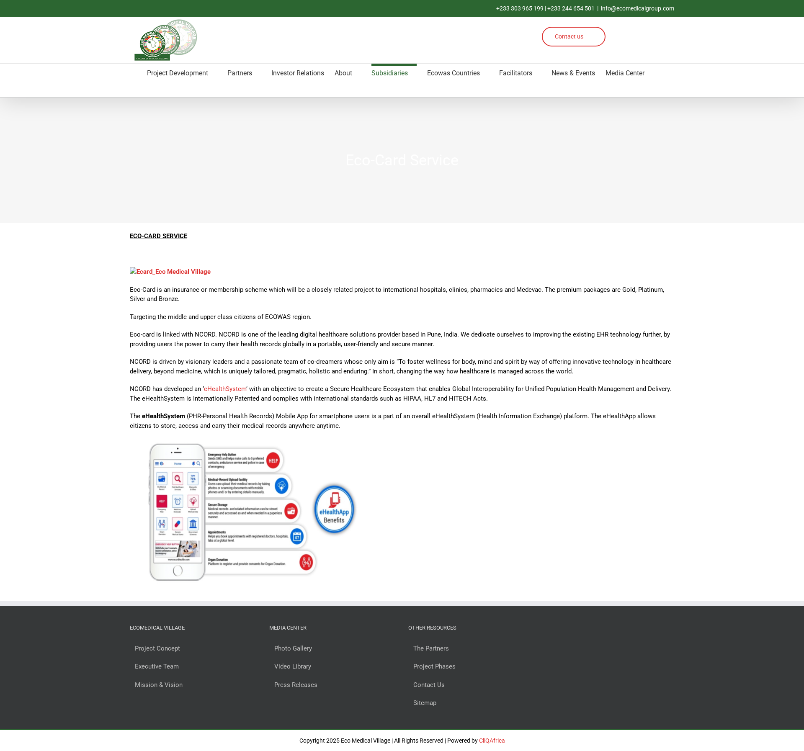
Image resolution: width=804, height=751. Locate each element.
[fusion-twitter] (614, 44)
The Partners (431, 648)
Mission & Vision (159, 685)
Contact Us (429, 685)
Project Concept (157, 648)
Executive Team (157, 666)
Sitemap (424, 703)
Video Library (292, 666)
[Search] (132, 88)
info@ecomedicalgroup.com (637, 8)
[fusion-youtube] (660, 31)
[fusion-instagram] (629, 31)
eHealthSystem (225, 389)
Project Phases (434, 666)
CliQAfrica (492, 740)
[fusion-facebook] (614, 31)
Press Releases (295, 685)
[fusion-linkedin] (645, 31)
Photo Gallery (293, 648)
